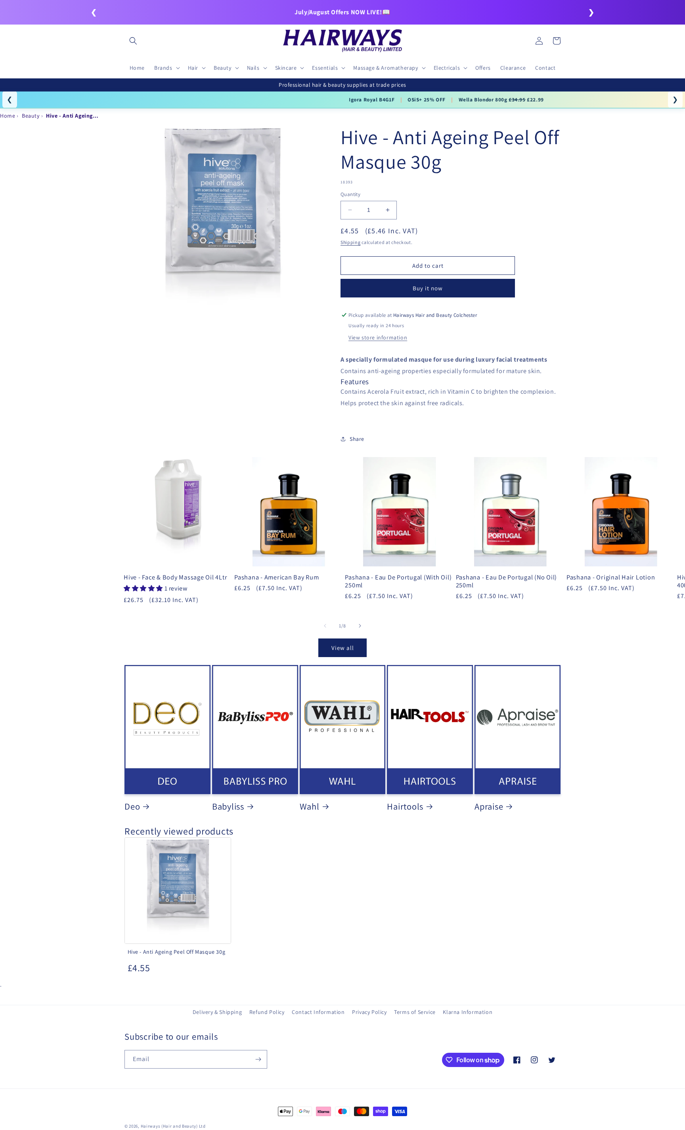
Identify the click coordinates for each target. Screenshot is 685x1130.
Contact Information (318, 1012)
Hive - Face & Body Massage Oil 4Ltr (175, 577)
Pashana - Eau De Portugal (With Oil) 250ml (398, 581)
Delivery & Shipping (217, 1012)
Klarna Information (467, 1012)
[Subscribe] (258, 1059)
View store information (377, 337)
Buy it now (428, 288)
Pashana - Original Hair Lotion (610, 577)
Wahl (310, 806)
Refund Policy (267, 1012)
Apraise (489, 806)
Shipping (351, 242)
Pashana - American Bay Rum (276, 577)
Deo (132, 806)
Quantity (350, 194)
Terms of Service (415, 1012)
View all (342, 648)
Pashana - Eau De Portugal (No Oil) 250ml (506, 581)
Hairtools (405, 806)
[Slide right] (360, 626)
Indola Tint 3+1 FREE (269, 99)
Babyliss (228, 806)
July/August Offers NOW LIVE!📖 (342, 12)
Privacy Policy (369, 1012)
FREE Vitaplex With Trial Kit (406, 99)
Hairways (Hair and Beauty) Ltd (173, 1126)
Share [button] (357, 438)
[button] (133, 41)
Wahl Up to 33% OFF (333, 99)
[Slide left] (325, 626)
